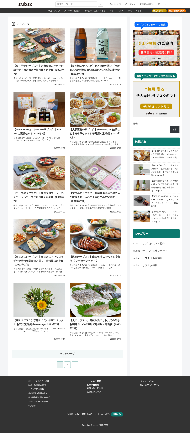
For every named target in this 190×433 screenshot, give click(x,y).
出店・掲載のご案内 (37, 385)
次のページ (67, 353)
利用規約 (32, 406)
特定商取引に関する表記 (39, 397)
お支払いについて (95, 392)
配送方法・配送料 (95, 388)
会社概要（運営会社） (38, 393)
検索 (135, 123)
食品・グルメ (54, 11)
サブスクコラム (147, 381)
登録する (117, 414)
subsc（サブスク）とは (38, 381)
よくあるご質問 (94, 381)
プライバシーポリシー (38, 401)
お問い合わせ (93, 385)
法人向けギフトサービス (151, 385)
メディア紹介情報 (36, 389)
